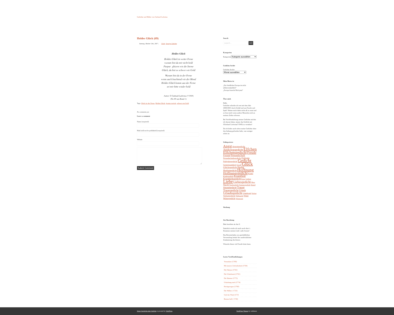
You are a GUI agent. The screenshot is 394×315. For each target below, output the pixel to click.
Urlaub (242, 190)
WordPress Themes (242, 311)
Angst (227, 146)
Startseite (145, 28)
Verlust (253, 193)
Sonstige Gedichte (171, 43)
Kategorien (227, 57)
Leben (248, 179)
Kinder (250, 174)
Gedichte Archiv (229, 70)
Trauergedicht (231, 190)
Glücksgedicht (230, 167)
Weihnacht (239, 196)
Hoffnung (245, 170)
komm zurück (171, 103)
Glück (163, 43)
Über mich (223, 28)
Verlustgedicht (229, 196)
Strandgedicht (230, 187)
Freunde (226, 155)
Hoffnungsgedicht (235, 173)
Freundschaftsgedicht (232, 158)
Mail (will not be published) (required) (151, 130)
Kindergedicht (228, 176)
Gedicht (244, 160)
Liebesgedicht (242, 182)
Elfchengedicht (235, 152)
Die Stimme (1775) (231, 278)
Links (192, 28)
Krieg (243, 179)
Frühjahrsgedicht (230, 161)
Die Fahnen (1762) (230, 270)
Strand (253, 185)
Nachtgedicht (234, 185)
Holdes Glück (160, 103)
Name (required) (143, 122)
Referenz (207, 28)
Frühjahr (245, 158)
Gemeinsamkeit (229, 165)
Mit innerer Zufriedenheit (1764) (235, 266)
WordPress (169, 311)
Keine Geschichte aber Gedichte (161, 14)
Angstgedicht (238, 146)
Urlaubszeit (247, 193)
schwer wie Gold (183, 103)
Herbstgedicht (230, 170)
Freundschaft (238, 155)
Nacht (226, 185)
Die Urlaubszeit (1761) (232, 274)
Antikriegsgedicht (233, 149)
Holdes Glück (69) (148, 38)
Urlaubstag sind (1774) (232, 282)
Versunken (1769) (230, 261)
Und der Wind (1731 (231, 295)
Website (139, 139)
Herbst (240, 167)
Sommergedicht (244, 185)
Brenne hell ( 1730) (231, 299)
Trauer (241, 187)
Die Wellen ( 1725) (230, 291)
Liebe (228, 181)
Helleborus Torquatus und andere (160, 29)
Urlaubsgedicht (232, 193)
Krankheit (240, 176)
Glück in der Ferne (148, 103)
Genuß (239, 165)
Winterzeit (239, 199)
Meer (253, 182)
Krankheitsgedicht (232, 179)
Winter (246, 196)
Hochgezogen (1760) (231, 286)
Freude (251, 152)
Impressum (176, 28)
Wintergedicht (229, 198)
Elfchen (250, 149)
